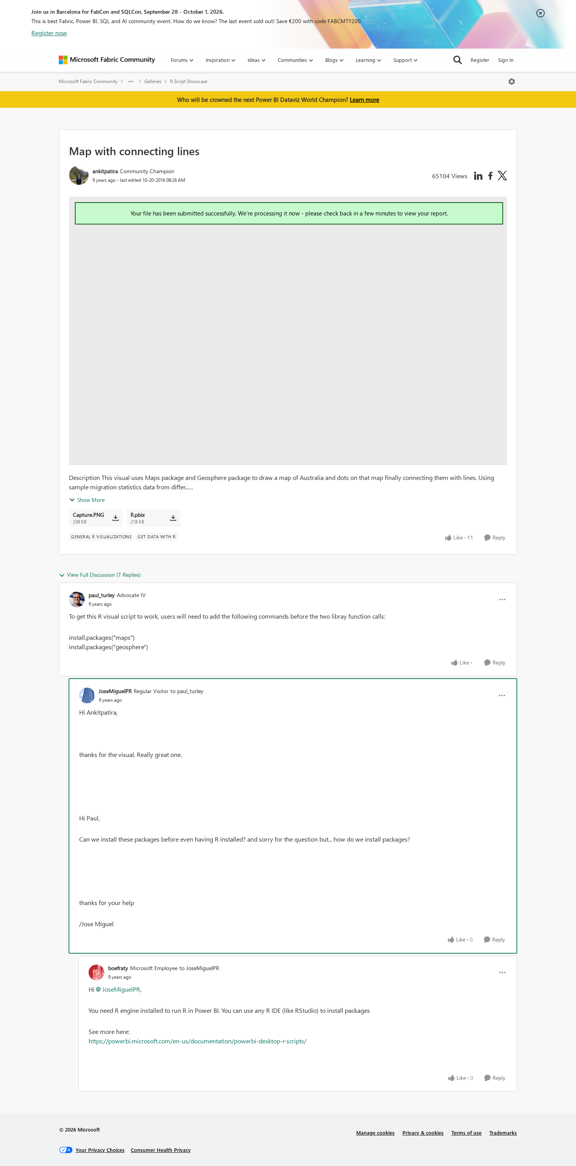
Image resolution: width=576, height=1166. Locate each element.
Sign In (505, 59)
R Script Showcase (188, 81)
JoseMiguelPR (115, 691)
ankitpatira (105, 171)
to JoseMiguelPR (199, 968)
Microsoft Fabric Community (88, 81)
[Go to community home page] (107, 60)
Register (480, 59)
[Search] (457, 60)
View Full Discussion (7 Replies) (104, 574)
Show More (91, 499)
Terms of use (466, 1132)
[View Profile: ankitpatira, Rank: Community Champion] (79, 175)
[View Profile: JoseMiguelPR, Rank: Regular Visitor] (87, 695)
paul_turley (102, 595)
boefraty (118, 968)
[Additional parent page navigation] (131, 81)
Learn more (364, 99)
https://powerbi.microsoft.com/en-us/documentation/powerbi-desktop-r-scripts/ (197, 1041)
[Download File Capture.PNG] (115, 518)
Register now (49, 33)
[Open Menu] (511, 81)
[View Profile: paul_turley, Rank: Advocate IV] (77, 599)
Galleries (152, 81)
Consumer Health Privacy (161, 1149)
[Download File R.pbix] (173, 518)
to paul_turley (186, 691)
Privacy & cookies (423, 1132)
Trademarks (503, 1132)
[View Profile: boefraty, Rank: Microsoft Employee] (96, 972)
